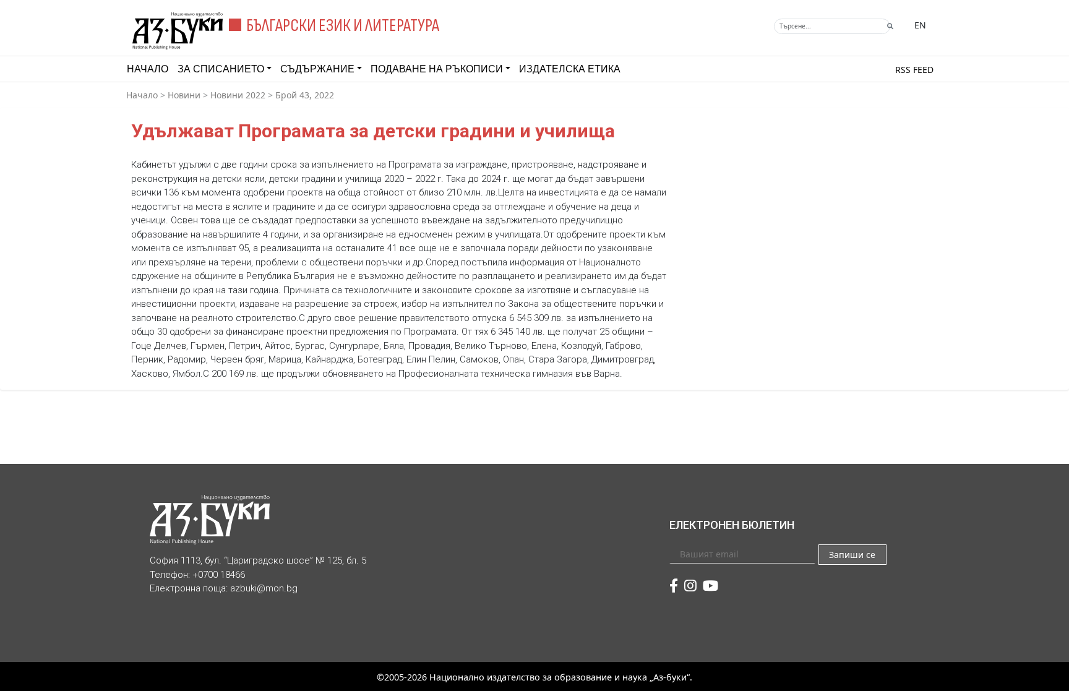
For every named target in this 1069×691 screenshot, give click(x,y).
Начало (147, 69)
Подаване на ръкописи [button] (437, 69)
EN (920, 25)
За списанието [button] (221, 69)
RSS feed (914, 69)
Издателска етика (569, 69)
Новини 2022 (237, 95)
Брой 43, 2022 (304, 95)
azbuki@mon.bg (264, 588)
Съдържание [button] (317, 69)
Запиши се (852, 554)
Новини (184, 95)
